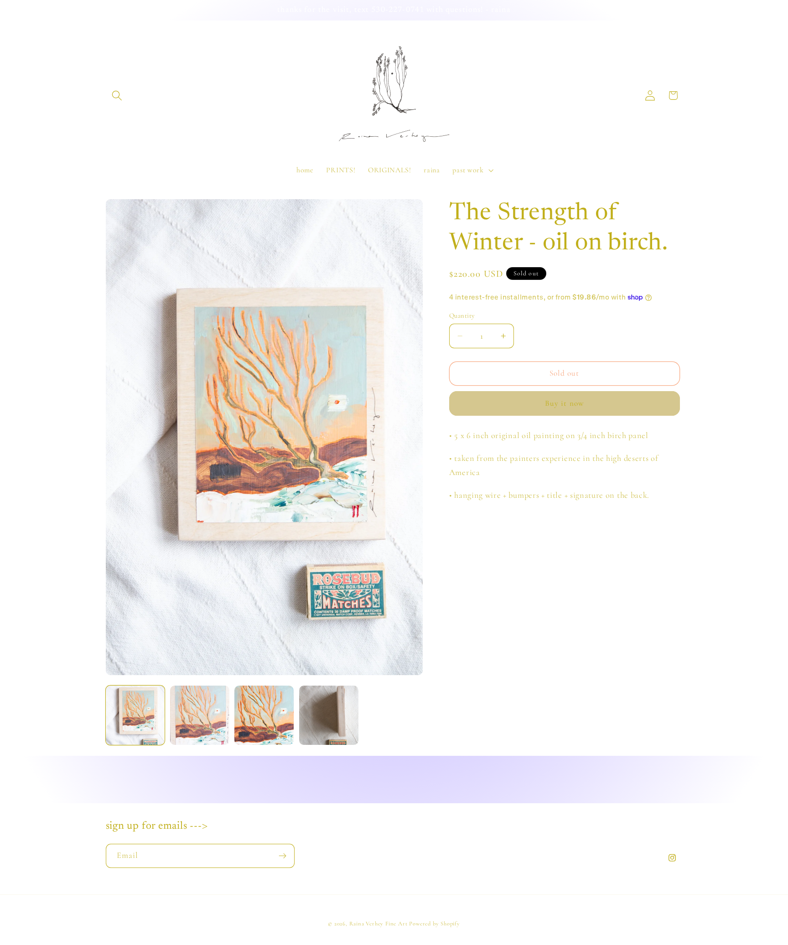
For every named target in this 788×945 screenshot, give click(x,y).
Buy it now (565, 403)
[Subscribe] (282, 856)
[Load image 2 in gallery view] (199, 715)
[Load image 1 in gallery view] (135, 715)
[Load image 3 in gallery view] (264, 715)
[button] (117, 95)
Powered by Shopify (434, 923)
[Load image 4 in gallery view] (328, 715)
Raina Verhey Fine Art (378, 923)
